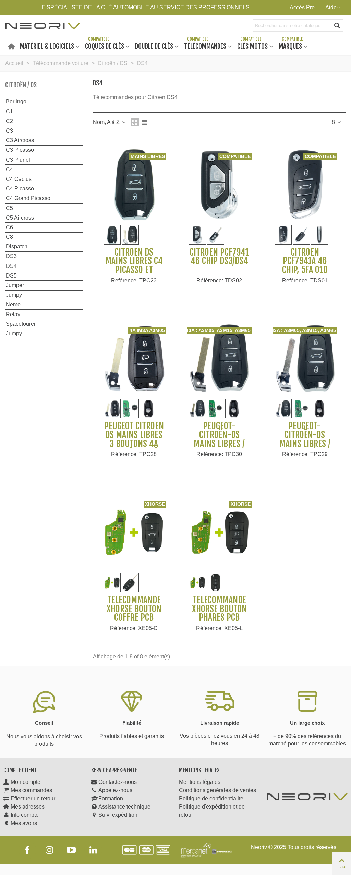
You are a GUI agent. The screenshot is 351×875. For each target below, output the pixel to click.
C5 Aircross (20, 218)
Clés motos (252, 45)
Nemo (13, 304)
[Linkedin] (93, 850)
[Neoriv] (43, 25)
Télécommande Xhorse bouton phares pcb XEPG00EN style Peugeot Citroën (219, 618)
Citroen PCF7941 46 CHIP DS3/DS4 (219, 257)
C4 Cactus (19, 179)
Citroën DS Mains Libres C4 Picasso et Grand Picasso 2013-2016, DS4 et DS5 (134, 274)
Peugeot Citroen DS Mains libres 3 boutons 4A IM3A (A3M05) (134, 439)
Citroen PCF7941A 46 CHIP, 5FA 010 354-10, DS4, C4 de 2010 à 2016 (305, 270)
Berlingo (16, 101)
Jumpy (14, 295)
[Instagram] (49, 850)
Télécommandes (205, 45)
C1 (9, 111)
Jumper (15, 285)
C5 (9, 208)
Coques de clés (104, 45)
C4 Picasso (20, 189)
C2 (9, 121)
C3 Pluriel (18, 160)
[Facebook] (27, 850)
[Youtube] (71, 850)
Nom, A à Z (107, 122)
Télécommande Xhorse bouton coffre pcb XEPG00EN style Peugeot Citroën (134, 618)
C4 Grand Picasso (28, 198)
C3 (9, 131)
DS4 (11, 266)
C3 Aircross (20, 140)
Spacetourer (21, 324)
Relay (13, 314)
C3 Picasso (20, 150)
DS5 (11, 276)
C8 (9, 237)
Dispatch (16, 246)
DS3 (11, 256)
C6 (9, 227)
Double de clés (154, 45)
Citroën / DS (21, 85)
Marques (290, 45)
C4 (9, 169)
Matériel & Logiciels (47, 45)
